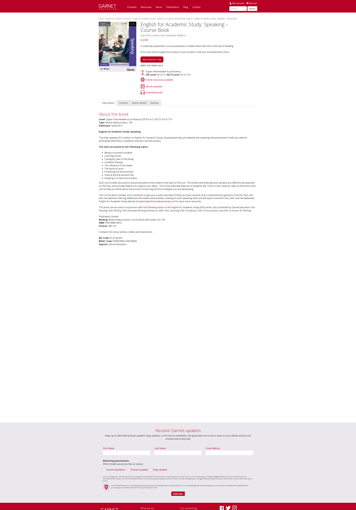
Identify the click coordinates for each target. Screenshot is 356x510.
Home (101, 18)
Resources (146, 7)
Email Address (213, 448)
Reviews (154, 102)
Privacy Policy (176, 479)
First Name (108, 448)
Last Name (160, 448)
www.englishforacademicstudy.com (157, 201)
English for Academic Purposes (118, 18)
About (159, 7)
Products (132, 7)
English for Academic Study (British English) (174, 18)
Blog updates (160, 469)
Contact (196, 7)
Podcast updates (139, 469)
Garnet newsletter (115, 469)
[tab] (108, 103)
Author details (139, 102)
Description (108, 102)
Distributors (172, 7)
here (226, 52)
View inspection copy (152, 59)
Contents (123, 102)
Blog (185, 7)
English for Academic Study (144, 18)
